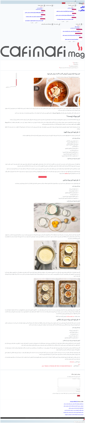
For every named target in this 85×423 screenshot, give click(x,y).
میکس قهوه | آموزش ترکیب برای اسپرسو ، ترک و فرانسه (73, 412)
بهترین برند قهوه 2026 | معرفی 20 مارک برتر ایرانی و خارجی (65, 15)
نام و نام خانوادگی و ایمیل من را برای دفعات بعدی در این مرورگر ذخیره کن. (65, 393)
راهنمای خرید (74, 13)
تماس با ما (56, 24)
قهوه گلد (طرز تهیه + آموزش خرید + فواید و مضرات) (34, 16)
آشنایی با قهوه (71, 5)
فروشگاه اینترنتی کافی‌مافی (46, 24)
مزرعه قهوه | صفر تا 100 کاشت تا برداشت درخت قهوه (65, 11)
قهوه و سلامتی (70, 8)
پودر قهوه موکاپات (70, 316)
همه (72, 6)
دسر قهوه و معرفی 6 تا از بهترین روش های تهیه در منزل (71, 31)
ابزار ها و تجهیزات (39, 9)
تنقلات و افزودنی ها (79, 29)
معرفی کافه (77, 26)
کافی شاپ (78, 24)
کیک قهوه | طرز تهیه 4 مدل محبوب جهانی (71, 39)
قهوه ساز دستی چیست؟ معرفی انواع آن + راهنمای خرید (34, 20)
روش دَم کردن (48, 5)
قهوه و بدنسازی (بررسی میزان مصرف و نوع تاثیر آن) (65, 19)
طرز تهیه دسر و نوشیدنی (74, 28)
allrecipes (72, 362)
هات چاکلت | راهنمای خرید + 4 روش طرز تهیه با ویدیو (74, 410)
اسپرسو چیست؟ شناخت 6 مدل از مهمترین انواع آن (74, 414)
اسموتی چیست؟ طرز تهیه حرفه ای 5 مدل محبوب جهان (71, 35)
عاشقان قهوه (40, 5)
